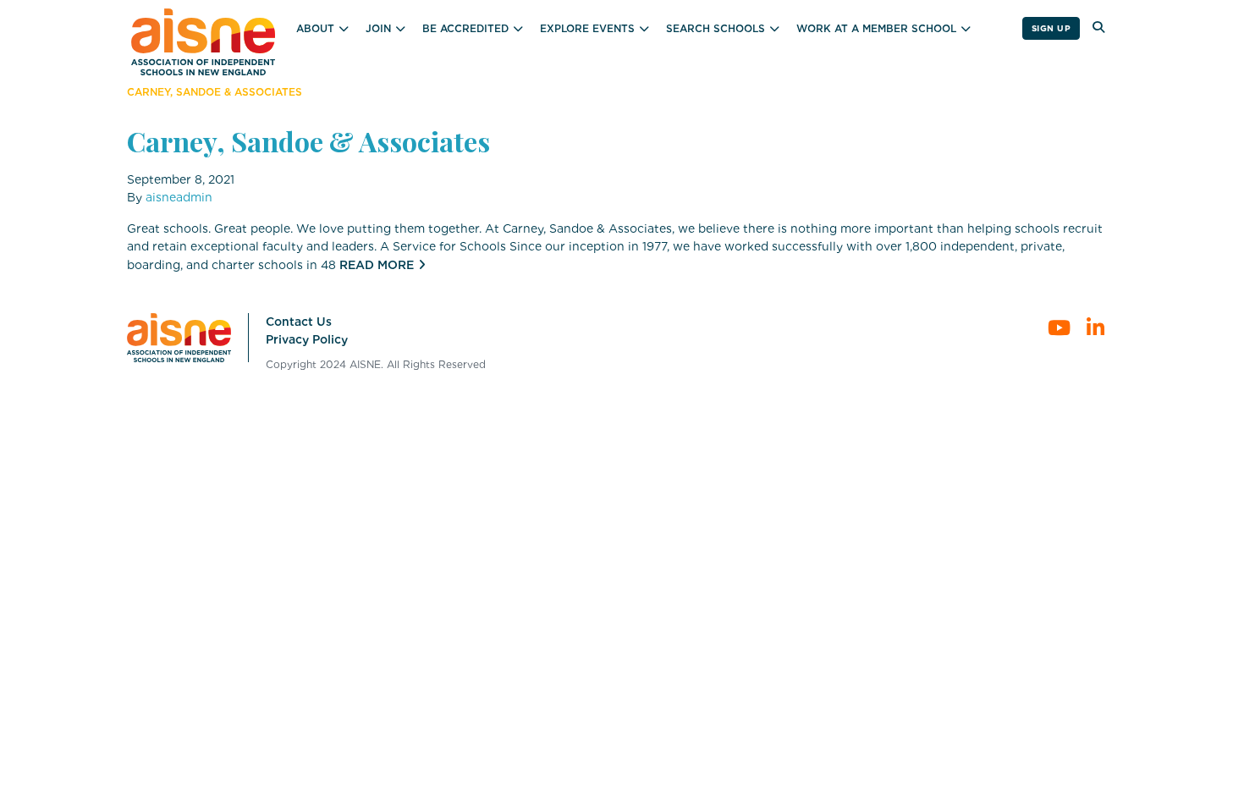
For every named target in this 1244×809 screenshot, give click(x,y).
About (315, 28)
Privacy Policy (307, 339)
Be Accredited (465, 28)
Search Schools (715, 28)
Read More (376, 265)
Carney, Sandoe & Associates (308, 141)
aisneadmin (179, 197)
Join (378, 28)
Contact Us (299, 321)
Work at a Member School (876, 28)
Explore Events (587, 28)
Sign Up (1051, 28)
